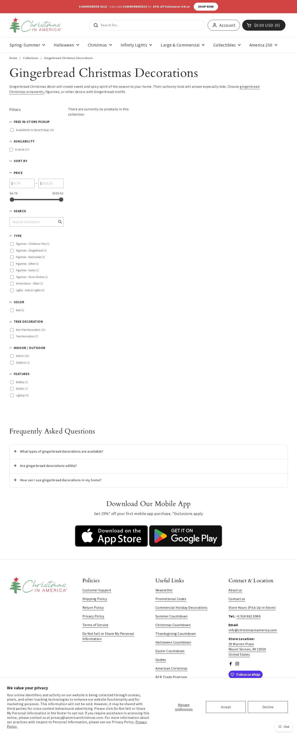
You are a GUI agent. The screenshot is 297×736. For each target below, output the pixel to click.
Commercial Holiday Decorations (181, 607)
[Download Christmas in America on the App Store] (112, 545)
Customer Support (96, 590)
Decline (268, 707)
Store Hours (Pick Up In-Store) (252, 607)
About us (235, 590)
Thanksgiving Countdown (175, 633)
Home (13, 58)
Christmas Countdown (172, 625)
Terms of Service (95, 625)
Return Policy (93, 607)
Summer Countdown (171, 616)
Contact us (237, 599)
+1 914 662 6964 (248, 616)
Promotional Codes (170, 599)
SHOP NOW (206, 6)
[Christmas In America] (36, 25)
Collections (30, 58)
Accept (226, 707)
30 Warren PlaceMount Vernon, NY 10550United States (247, 649)
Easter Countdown (170, 651)
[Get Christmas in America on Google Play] (185, 545)
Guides (160, 659)
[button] (148, 452)
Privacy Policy (93, 616)
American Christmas (171, 668)
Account (227, 25)
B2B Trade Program (171, 677)
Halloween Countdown (173, 642)
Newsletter (164, 590)
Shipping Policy (94, 599)
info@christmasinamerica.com (253, 630)
